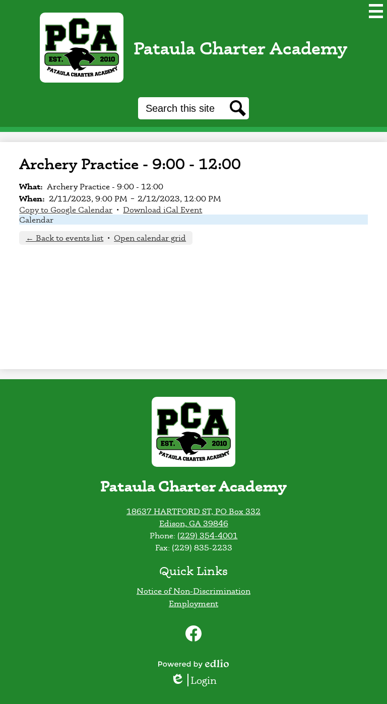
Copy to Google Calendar (65, 209)
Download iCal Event (162, 209)
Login (197, 680)
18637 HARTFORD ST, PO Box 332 (193, 511)
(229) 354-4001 (207, 535)
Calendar (36, 220)
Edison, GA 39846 (193, 523)
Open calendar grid (150, 238)
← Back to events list (64, 238)
